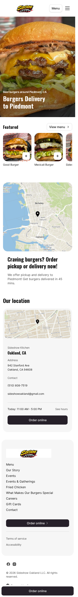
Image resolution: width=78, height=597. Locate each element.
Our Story (13, 470)
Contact (12, 510)
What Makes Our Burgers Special (29, 493)
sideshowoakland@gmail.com (26, 394)
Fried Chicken (16, 487)
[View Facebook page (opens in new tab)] (8, 564)
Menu (56, 8)
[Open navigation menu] (67, 8)
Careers (11, 498)
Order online (38, 420)
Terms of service (16, 538)
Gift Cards (13, 504)
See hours (61, 409)
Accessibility (13, 544)
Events (11, 476)
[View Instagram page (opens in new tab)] (14, 564)
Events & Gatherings (20, 481)
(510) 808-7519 (17, 386)
